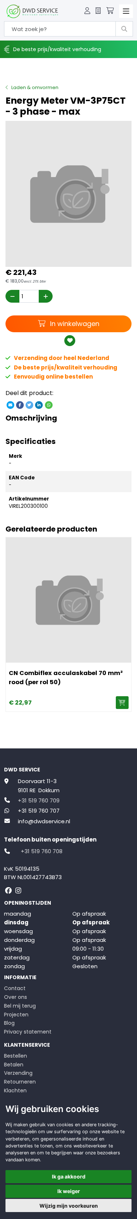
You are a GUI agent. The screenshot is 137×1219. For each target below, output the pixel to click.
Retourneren (20, 1081)
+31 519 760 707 (39, 810)
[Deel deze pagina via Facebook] (19, 405)
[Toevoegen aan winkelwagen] (122, 702)
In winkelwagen (73, 323)
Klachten (15, 1090)
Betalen (13, 1064)
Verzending (18, 1073)
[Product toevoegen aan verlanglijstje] (70, 340)
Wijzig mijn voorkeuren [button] (68, 1206)
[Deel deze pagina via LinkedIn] (39, 405)
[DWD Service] (32, 11)
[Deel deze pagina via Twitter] (29, 405)
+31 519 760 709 (39, 800)
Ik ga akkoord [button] (68, 1176)
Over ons (15, 997)
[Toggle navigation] (126, 11)
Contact (15, 988)
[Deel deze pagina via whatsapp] (48, 405)
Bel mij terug (20, 1005)
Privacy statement (28, 1031)
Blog (9, 1023)
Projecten (16, 1014)
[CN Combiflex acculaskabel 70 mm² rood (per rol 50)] (68, 600)
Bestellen (15, 1055)
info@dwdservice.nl (44, 821)
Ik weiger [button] (68, 1191)
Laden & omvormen (34, 87)
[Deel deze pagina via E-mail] (10, 405)
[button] (87, 11)
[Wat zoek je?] (124, 29)
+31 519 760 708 (41, 851)
